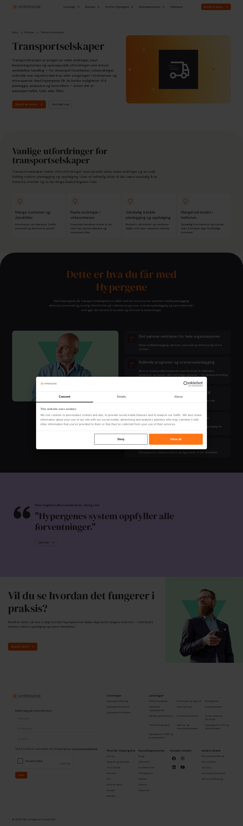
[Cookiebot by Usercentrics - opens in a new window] (186, 384)
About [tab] (178, 396)
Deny (121, 439)
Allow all (175, 439)
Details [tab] (121, 396)
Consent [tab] (64, 396)
